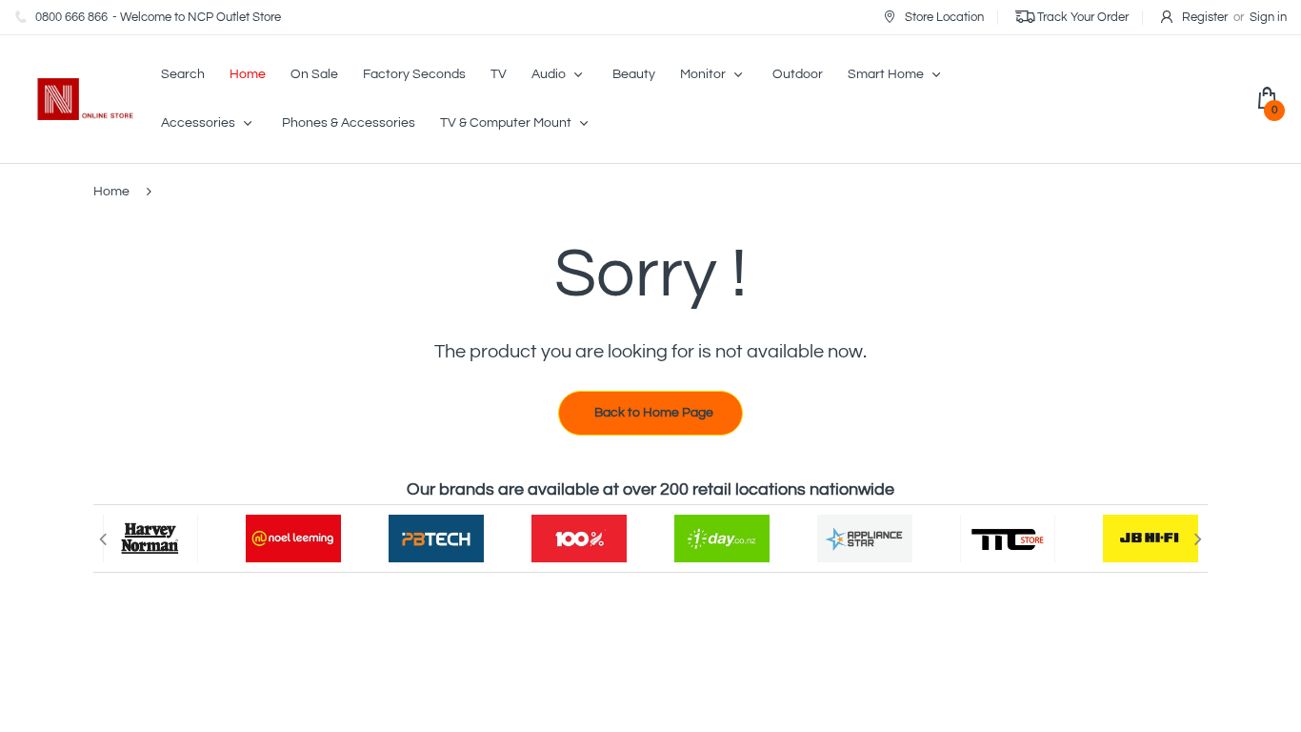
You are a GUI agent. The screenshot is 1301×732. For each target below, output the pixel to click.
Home (111, 191)
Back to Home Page (653, 412)
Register (1205, 17)
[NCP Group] (74, 99)
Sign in (1268, 17)
